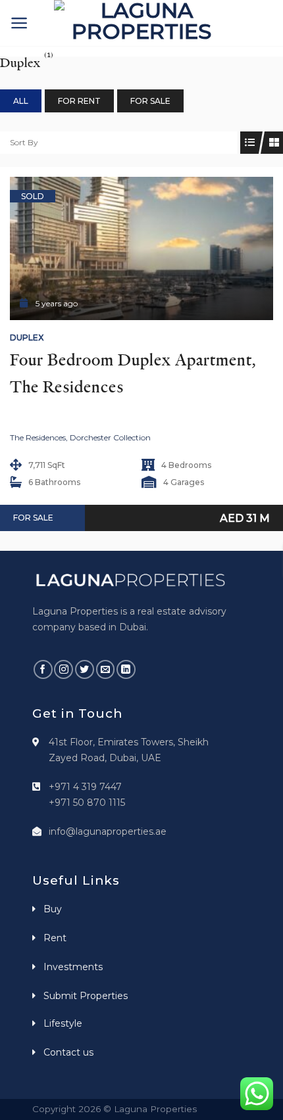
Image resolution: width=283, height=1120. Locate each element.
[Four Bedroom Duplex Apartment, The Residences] (141, 248)
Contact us (68, 1052)
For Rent (79, 101)
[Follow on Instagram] (63, 669)
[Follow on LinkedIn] (126, 669)
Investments (73, 967)
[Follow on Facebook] (43, 669)
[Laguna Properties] (141, 23)
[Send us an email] (105, 669)
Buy (52, 909)
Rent (54, 938)
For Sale (150, 101)
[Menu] (19, 23)
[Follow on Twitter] (84, 669)
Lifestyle (62, 1023)
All (20, 101)
